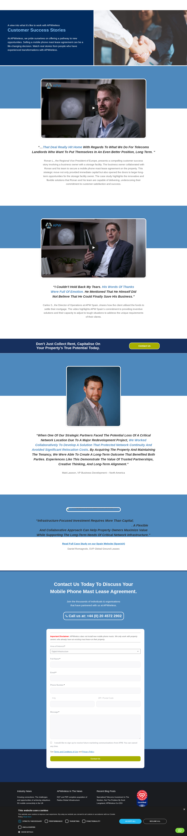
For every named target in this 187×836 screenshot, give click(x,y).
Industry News (24, 791)
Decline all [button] (155, 821)
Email (53, 672)
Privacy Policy (88, 752)
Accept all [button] (130, 821)
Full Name (55, 659)
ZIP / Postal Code (105, 698)
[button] (179, 830)
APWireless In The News (69, 791)
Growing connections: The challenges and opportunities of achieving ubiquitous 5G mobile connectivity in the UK (33, 800)
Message (54, 712)
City (54, 698)
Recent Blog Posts (106, 791)
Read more (27, 817)
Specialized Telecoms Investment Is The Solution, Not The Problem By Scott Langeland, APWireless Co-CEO (113, 800)
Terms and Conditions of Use (66, 752)
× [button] (184, 809)
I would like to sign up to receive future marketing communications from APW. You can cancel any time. (93, 744)
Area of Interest (57, 646)
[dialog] (93, 821)
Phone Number (57, 685)
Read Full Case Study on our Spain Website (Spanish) (93, 543)
